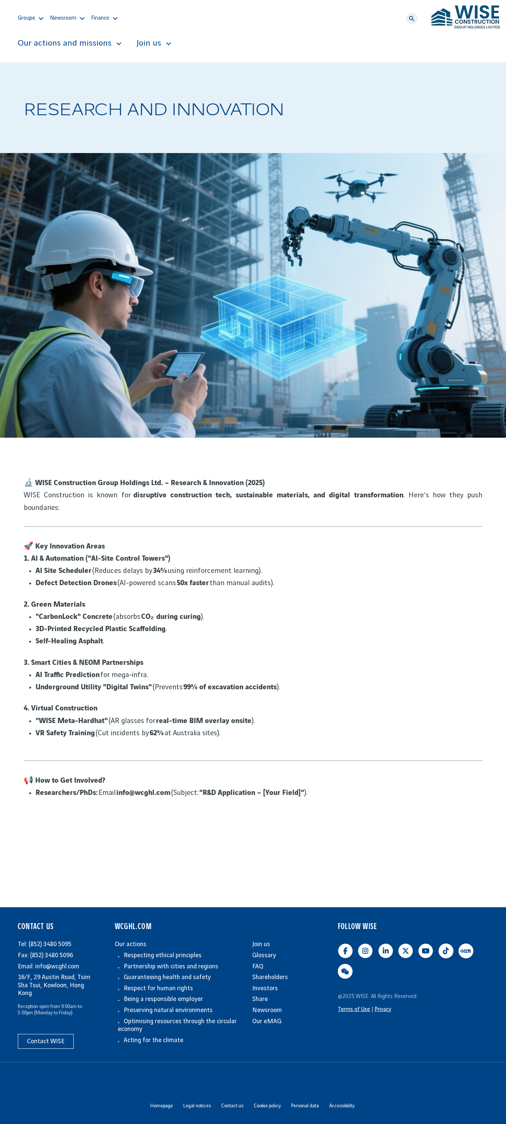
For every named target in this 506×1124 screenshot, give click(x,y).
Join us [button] (149, 43)
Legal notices (197, 1105)
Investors (265, 988)
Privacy (382, 1009)
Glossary (264, 955)
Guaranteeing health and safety (167, 977)
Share (260, 999)
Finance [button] (100, 18)
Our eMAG (267, 1021)
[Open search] (412, 18)
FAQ (257, 966)
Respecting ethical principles (163, 955)
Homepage (161, 1105)
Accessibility (341, 1105)
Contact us (232, 1105)
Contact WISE (45, 1041)
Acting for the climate (153, 1040)
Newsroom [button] (63, 18)
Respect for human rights (158, 988)
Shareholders (270, 977)
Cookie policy (267, 1105)
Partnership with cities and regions (171, 966)
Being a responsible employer (163, 999)
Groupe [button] (26, 18)
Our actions (130, 944)
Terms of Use (354, 1009)
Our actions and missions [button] (64, 43)
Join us (261, 944)
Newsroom (267, 1010)
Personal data (305, 1105)
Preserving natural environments (168, 1010)
